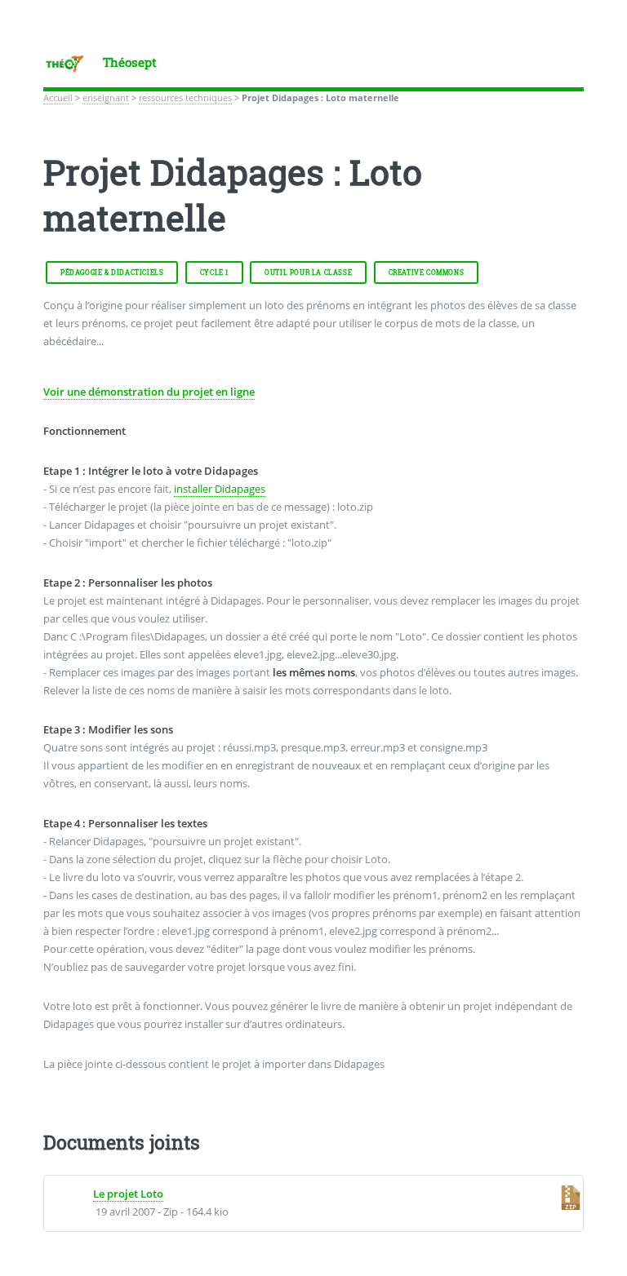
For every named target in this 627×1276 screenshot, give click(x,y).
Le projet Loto (128, 1193)
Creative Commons (427, 272)
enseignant (105, 98)
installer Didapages (219, 488)
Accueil (58, 98)
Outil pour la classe (308, 272)
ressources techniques (185, 98)
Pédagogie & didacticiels (111, 272)
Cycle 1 (214, 272)
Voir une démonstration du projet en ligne (149, 391)
